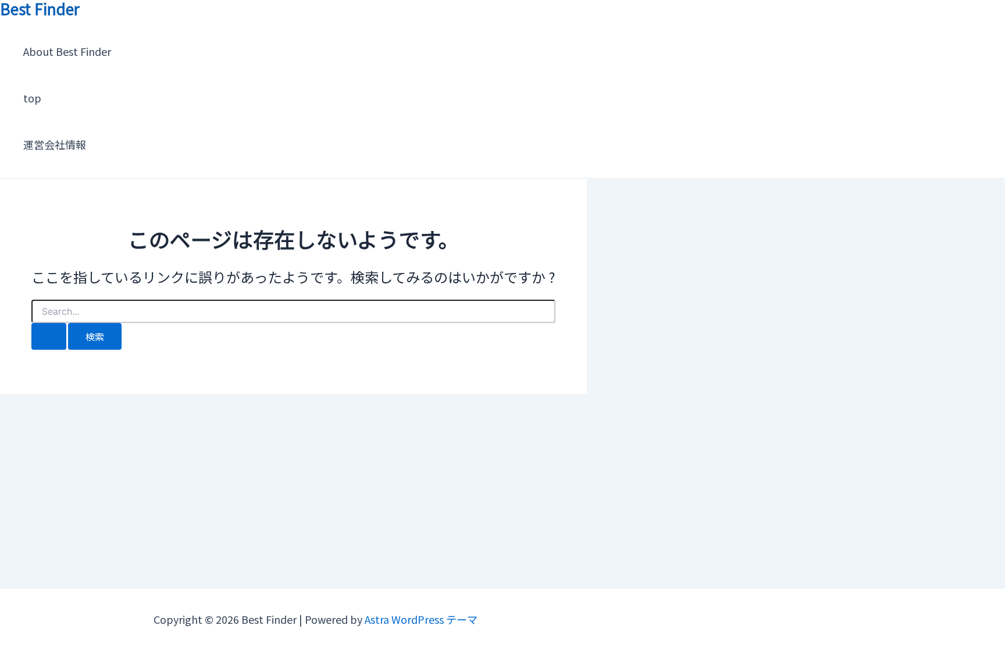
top (32, 97)
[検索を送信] (48, 336)
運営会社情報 (54, 144)
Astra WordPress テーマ (421, 619)
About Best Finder (67, 51)
